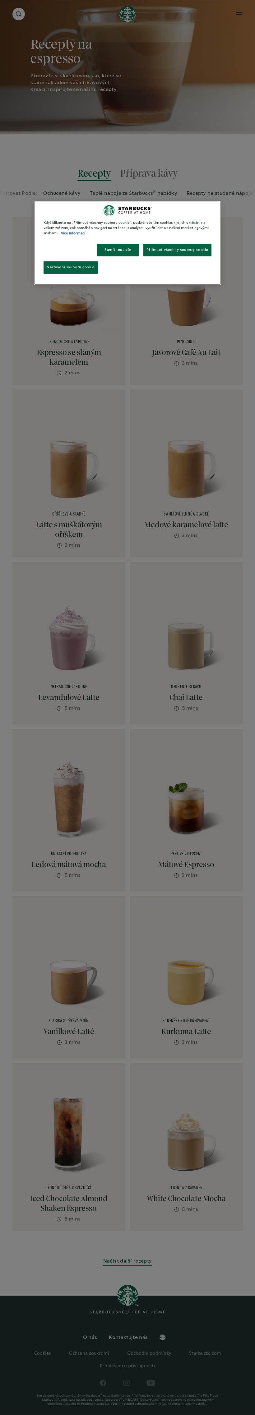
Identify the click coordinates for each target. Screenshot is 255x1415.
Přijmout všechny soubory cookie (177, 250)
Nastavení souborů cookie (71, 267)
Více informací (73, 233)
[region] (127, 243)
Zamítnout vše (117, 250)
